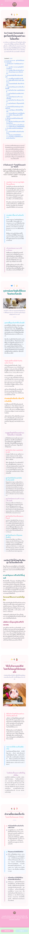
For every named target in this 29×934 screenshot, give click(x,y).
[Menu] (2, 4)
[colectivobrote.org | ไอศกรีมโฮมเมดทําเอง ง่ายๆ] (14, 4)
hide (11, 58)
